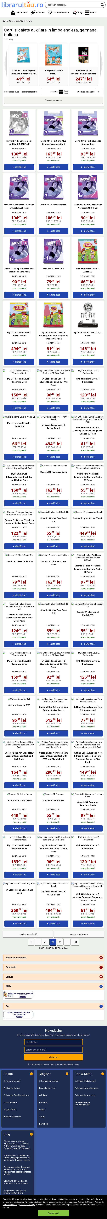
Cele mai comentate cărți (87, 1088)
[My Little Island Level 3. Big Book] (19, 883)
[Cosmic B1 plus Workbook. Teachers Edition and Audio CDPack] (87, 560)
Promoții (43, 1102)
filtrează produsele (53, 100)
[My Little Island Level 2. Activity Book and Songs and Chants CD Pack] (53, 327)
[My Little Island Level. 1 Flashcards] (87, 373)
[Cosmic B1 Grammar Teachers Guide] (87, 796)
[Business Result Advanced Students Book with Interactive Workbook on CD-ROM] (83, 55)
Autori (42, 1116)
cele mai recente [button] (29, 92)
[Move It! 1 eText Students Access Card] (87, 135)
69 (45, 942)
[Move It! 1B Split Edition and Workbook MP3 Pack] (87, 199)
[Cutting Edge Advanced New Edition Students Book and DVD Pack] (19, 747)
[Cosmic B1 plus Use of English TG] (87, 606)
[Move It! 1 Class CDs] (53, 263)
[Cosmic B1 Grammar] (53, 794)
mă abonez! (53, 1057)
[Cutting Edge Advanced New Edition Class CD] (87, 701)
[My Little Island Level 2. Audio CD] (87, 263)
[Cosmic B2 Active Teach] (19, 794)
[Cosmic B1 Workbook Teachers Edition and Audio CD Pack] (87, 468)
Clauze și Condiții (27, 1204)
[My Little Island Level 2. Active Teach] (19, 327)
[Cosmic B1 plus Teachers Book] (53, 555)
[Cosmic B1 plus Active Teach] (87, 512)
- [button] (101, 986)
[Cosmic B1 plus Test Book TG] (53, 512)
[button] (90, 13)
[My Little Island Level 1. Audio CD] (19, 417)
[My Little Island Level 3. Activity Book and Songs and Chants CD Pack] (87, 888)
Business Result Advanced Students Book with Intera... (83, 73)
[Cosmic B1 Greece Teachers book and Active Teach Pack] (19, 514)
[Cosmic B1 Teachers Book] (53, 465)
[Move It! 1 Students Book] (53, 199)
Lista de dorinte (61, 12)
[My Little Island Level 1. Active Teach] (53, 419)
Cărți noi (43, 1095)
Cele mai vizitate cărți (85, 1095)
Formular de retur (47, 1088)
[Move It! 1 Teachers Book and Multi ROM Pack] (19, 135)
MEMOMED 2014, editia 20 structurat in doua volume (16, 1182)
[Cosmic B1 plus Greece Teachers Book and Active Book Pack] (19, 609)
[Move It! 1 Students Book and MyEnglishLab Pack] (19, 199)
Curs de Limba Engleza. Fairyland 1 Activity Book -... (23, 73)
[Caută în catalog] (102, 5)
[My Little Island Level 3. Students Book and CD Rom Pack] (53, 840)
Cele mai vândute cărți (85, 1081)
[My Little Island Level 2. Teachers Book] (19, 655)
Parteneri (43, 1124)
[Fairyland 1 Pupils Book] (53, 55)
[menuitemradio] (66, 91)
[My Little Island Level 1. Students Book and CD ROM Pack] (53, 373)
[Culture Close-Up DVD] (19, 699)
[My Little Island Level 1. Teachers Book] (19, 373)
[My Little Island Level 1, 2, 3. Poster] (87, 327)
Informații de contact (49, 1081)
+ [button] (101, 957)
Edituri (42, 1109)
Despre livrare (10, 1109)
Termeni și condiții (12, 1081)
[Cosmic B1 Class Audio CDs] (19, 555)
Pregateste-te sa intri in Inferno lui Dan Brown (15, 1191)
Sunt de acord (53, 1213)
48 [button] (98, 92)
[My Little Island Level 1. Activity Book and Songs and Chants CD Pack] (87, 422)
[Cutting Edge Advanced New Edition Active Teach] (53, 701)
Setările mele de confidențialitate (82, 1103)
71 (60, 942)
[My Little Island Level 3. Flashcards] (87, 840)
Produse (40, 12)
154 (75, 942)
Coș (78, 12)
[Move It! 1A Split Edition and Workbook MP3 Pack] (19, 263)
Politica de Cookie (85, 1201)
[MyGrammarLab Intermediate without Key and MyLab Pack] (19, 468)
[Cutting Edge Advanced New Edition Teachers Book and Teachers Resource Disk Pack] (87, 747)
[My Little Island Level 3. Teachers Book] (19, 840)
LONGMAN (16, 148)
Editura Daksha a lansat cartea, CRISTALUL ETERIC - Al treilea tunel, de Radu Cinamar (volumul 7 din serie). (17, 1145)
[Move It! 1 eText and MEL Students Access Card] (53, 135)
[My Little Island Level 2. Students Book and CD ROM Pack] (53, 655)
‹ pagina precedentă (28, 934)
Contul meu (21, 12)
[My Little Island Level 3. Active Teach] (53, 886)
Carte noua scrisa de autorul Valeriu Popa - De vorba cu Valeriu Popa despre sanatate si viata (17, 1170)
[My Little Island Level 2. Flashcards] (87, 655)
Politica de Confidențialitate (16, 1095)
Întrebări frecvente (12, 1116)
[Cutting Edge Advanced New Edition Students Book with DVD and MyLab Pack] (53, 747)
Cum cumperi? (10, 1102)
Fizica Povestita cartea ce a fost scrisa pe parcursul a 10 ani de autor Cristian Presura (17, 1157)
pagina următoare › (79, 934)
